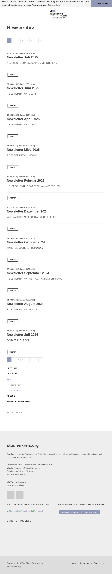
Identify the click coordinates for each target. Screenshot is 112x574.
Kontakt (73, 563)
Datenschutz (99, 563)
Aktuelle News (15, 385)
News (10, 379)
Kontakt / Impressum (18, 402)
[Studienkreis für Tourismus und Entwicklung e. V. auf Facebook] (19, 495)
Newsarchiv (14, 390)
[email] (8, 419)
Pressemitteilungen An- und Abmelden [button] (79, 512)
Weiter (13, 75)
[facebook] (12, 419)
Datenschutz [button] (54, 5)
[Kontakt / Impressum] (10, 495)
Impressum (85, 563)
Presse (11, 396)
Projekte (12, 374)
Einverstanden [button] (101, 4)
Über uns (12, 368)
